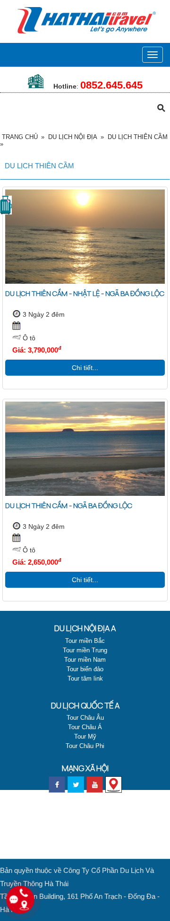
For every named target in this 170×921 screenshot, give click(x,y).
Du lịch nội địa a (85, 628)
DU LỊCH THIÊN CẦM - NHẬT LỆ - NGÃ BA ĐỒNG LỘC (84, 293)
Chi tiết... (85, 367)
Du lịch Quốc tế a (85, 705)
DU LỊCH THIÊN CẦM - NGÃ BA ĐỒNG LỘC (68, 505)
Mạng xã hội (85, 768)
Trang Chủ (20, 136)
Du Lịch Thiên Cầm (138, 136)
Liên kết (85, 822)
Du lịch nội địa (72, 136)
